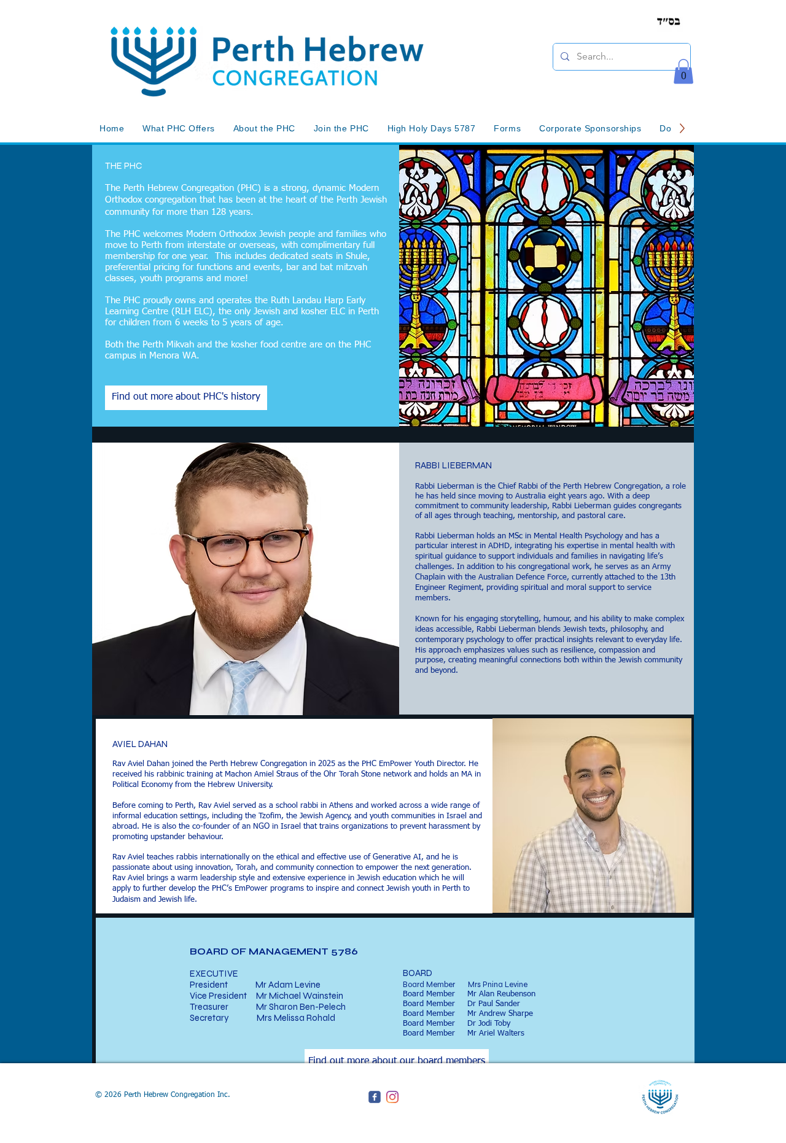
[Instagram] (392, 1097)
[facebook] (374, 1097)
